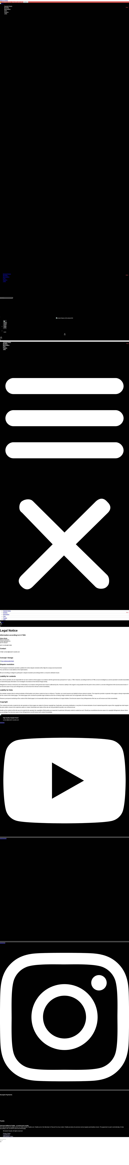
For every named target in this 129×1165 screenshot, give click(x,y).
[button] (64, 144)
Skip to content (4, 0)
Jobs (5, 13)
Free (5, 10)
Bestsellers (7, 9)
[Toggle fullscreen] (3, 1139)
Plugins (6, 12)
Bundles (6, 7)
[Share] (2, 1139)
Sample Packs (8, 6)
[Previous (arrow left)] (0, 1140)
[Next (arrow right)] (2, 1140)
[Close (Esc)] (0, 1139)
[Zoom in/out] (5, 1139)
